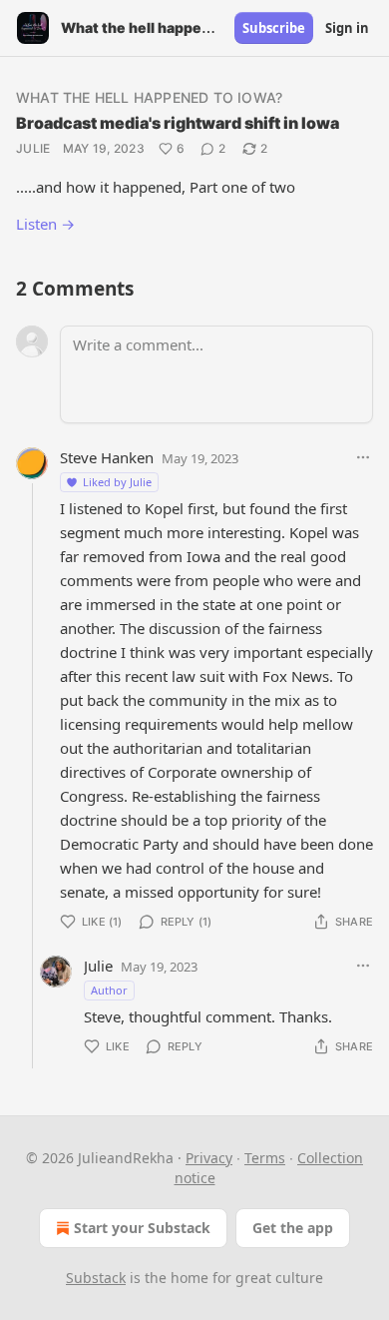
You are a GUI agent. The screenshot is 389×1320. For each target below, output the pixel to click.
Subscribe (273, 28)
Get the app (292, 1227)
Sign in (347, 28)
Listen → (45, 224)
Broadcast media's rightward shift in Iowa (177, 123)
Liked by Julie (117, 481)
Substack (96, 1277)
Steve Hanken (107, 457)
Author (109, 990)
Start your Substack (142, 1227)
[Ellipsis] (363, 457)
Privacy (209, 1157)
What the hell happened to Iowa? (149, 97)
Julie (33, 148)
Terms (264, 1157)
